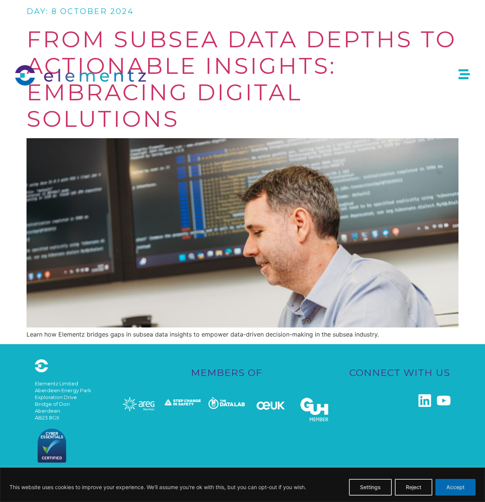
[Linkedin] (425, 400)
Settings (370, 487)
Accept (455, 487)
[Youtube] (443, 400)
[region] (242, 485)
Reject (413, 487)
